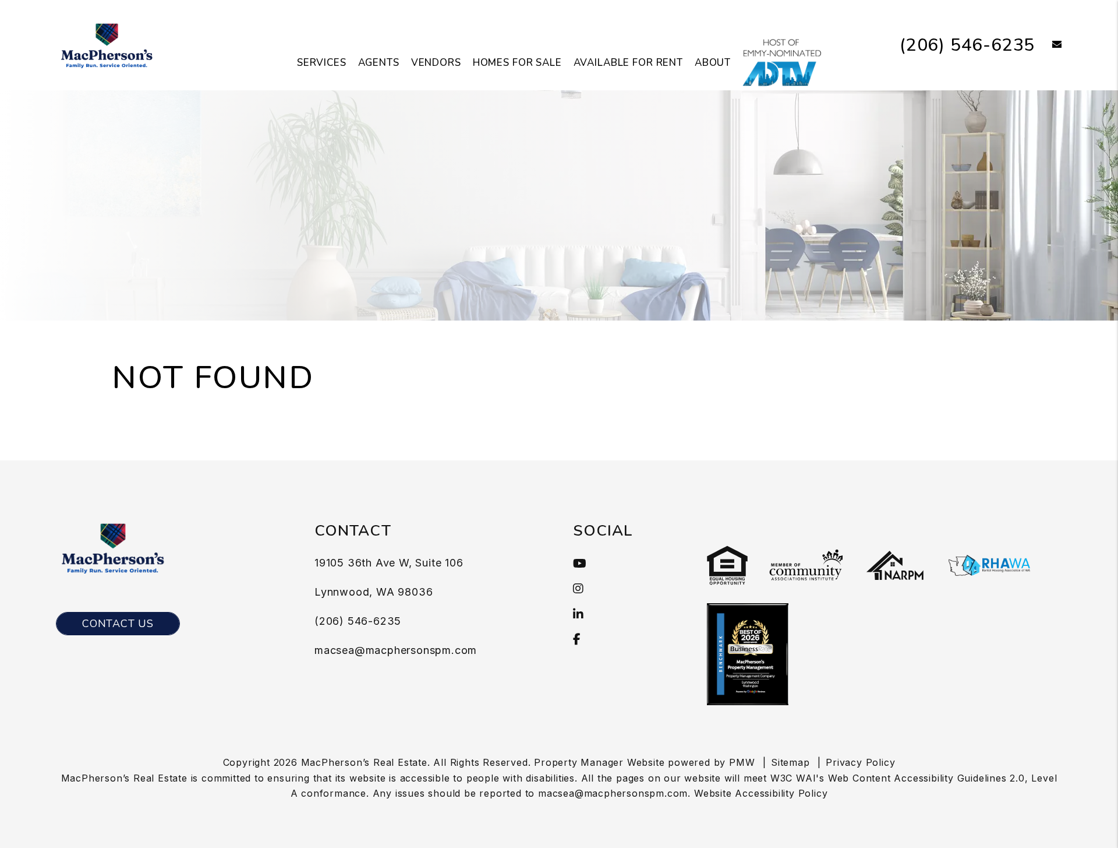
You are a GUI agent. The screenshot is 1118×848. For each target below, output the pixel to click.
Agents (378, 62)
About (713, 62)
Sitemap (790, 762)
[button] (1048, 45)
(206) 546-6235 (967, 45)
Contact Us (118, 624)
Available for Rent (628, 62)
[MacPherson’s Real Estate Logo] (107, 44)
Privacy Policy (860, 762)
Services (321, 62)
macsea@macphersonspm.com (395, 650)
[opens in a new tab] (781, 62)
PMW (742, 762)
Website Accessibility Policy (760, 793)
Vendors (436, 62)
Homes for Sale (517, 62)
